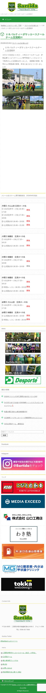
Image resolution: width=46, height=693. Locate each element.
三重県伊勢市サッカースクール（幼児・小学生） (20, 653)
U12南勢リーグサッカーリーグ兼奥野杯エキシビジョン (23, 418)
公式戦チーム (7, 656)
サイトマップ (9, 681)
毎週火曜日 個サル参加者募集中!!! (15, 411)
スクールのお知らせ (20, 43)
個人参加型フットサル (10, 660)
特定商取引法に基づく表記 (12, 672)
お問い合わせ (7, 668)
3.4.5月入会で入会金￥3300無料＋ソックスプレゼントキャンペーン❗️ (23, 404)
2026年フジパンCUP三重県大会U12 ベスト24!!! (20, 396)
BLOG (5, 664)
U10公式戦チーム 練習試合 (14, 424)
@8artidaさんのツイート (9, 641)
